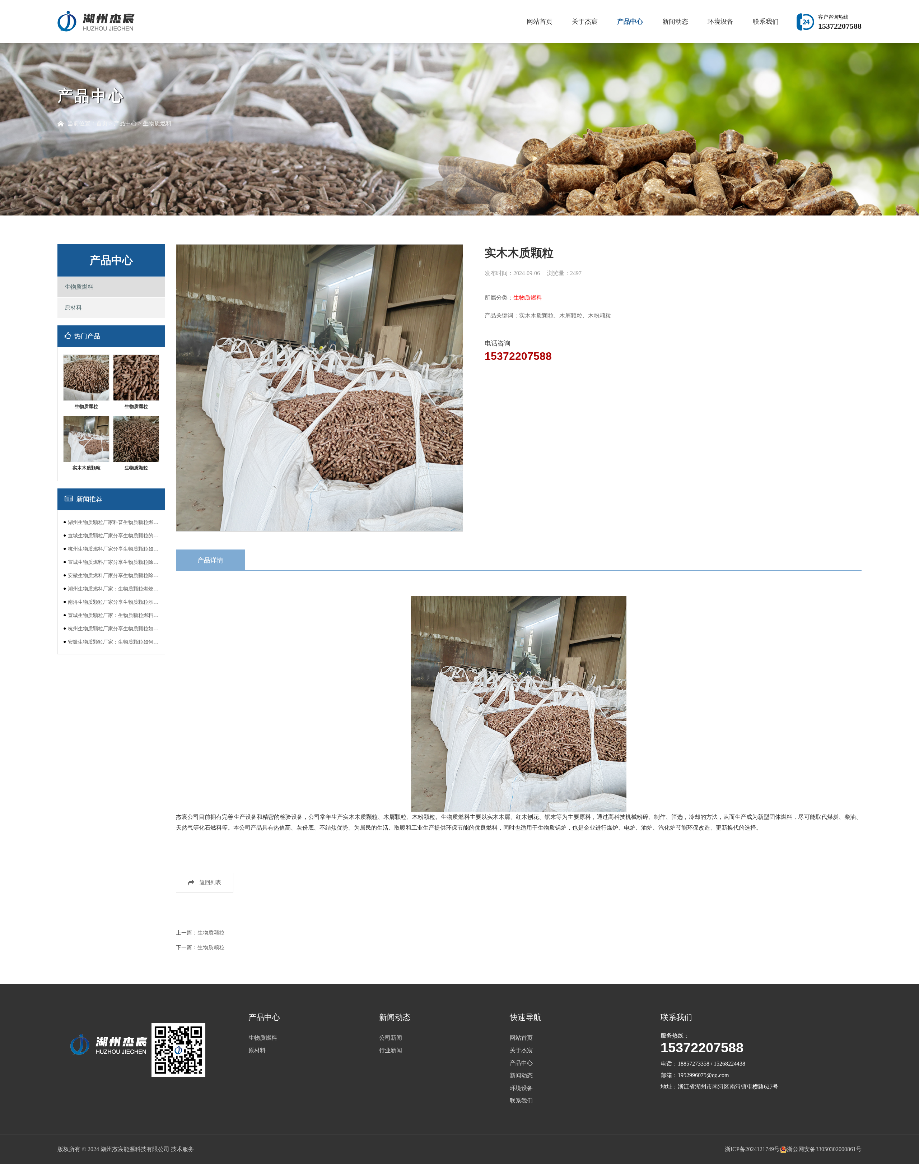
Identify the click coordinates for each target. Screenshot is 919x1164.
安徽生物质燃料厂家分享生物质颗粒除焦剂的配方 (123, 575)
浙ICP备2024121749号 (752, 1149)
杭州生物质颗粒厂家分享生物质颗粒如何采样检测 (123, 628)
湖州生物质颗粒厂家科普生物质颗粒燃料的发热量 (123, 522)
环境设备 (720, 21)
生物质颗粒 (210, 933)
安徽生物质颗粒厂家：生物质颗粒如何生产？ (118, 642)
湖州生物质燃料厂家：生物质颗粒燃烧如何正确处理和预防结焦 (138, 589)
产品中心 (630, 21)
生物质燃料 (157, 123)
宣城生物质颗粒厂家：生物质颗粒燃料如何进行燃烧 (125, 615)
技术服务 (182, 1149)
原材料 (73, 308)
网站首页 (539, 21)
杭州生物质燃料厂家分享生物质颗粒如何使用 (118, 549)
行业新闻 (390, 1050)
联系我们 (766, 21)
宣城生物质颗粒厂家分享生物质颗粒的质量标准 (120, 535)
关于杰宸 (585, 21)
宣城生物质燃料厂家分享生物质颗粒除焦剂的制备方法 (128, 562)
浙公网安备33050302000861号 (824, 1149)
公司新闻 (390, 1038)
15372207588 (518, 356)
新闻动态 (675, 21)
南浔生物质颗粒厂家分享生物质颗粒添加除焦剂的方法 (128, 602)
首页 (102, 123)
